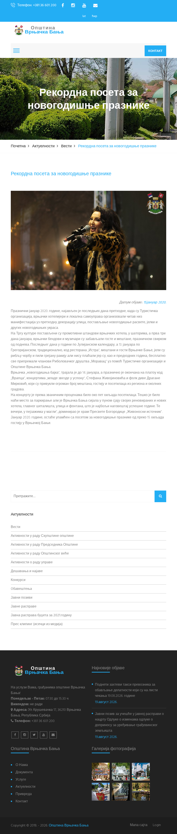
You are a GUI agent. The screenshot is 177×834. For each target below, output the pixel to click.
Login (157, 825)
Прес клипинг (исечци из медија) (37, 624)
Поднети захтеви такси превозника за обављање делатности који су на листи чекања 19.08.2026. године (126, 690)
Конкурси (18, 580)
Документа (24, 772)
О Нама (22, 765)
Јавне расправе (23, 606)
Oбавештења (21, 589)
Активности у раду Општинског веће (40, 553)
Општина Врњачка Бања (68, 825)
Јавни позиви (21, 598)
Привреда (24, 794)
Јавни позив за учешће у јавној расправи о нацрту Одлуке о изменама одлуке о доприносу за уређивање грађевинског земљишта (129, 722)
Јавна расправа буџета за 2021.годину (41, 615)
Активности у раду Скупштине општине (42, 536)
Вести (66, 146)
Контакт (155, 51)
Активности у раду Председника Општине (44, 545)
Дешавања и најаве (27, 571)
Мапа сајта (138, 825)
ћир (94, 16)
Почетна (18, 146)
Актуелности (43, 146)
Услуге (21, 779)
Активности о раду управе (32, 562)
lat (84, 16)
